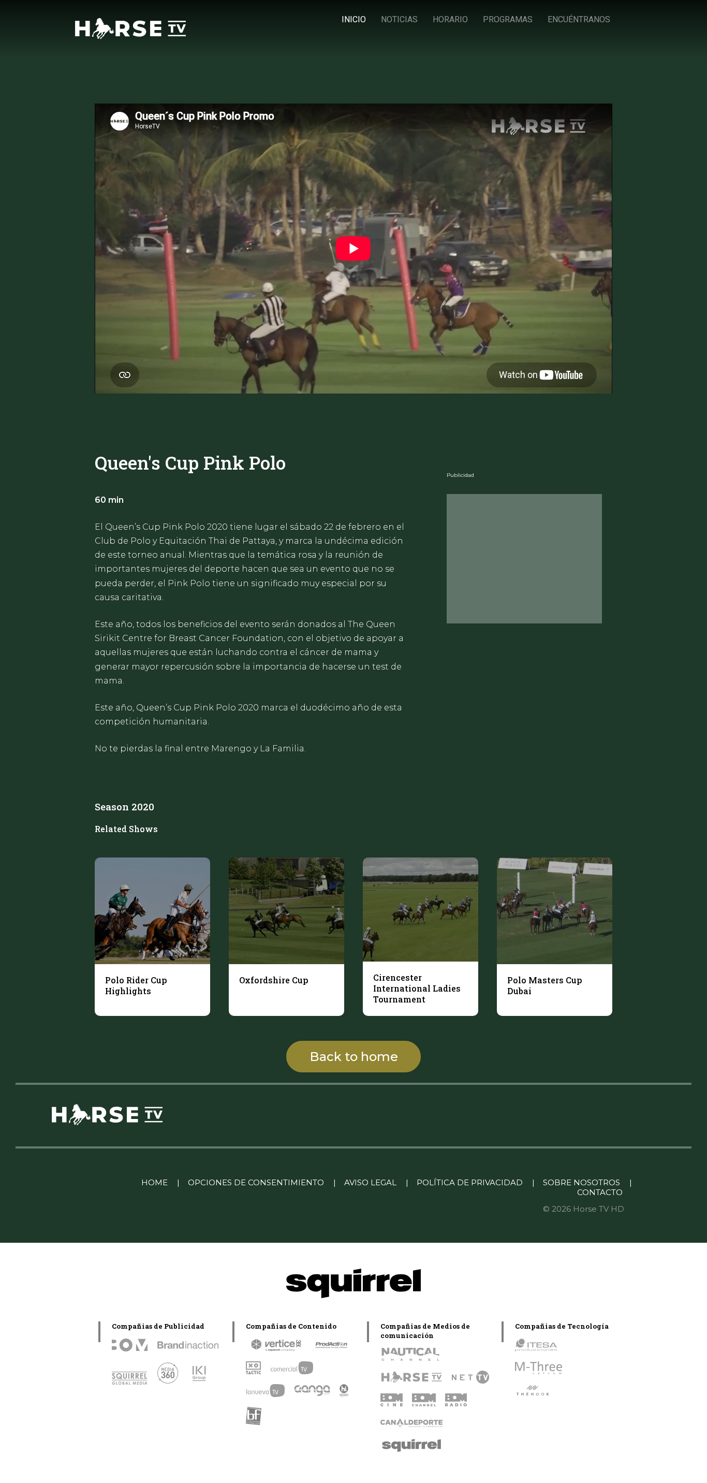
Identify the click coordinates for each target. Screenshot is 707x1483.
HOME (154, 1182)
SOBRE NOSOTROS (581, 1182)
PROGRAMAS (508, 19)
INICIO (354, 19)
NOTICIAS (399, 19)
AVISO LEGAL (370, 1182)
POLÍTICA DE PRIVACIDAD (470, 1182)
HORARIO (450, 19)
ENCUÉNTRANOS (579, 19)
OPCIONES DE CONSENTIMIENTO (256, 1182)
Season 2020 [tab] (124, 806)
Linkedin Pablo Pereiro (80, 1182)
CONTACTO (600, 1192)
